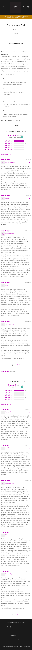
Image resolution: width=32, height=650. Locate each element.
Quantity (16, 33)
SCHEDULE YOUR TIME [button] (16, 43)
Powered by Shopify (17, 646)
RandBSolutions (9, 646)
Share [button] (17, 125)
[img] (5, 159)
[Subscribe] (25, 627)
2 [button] (15, 365)
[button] (4, 7)
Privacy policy (27, 646)
